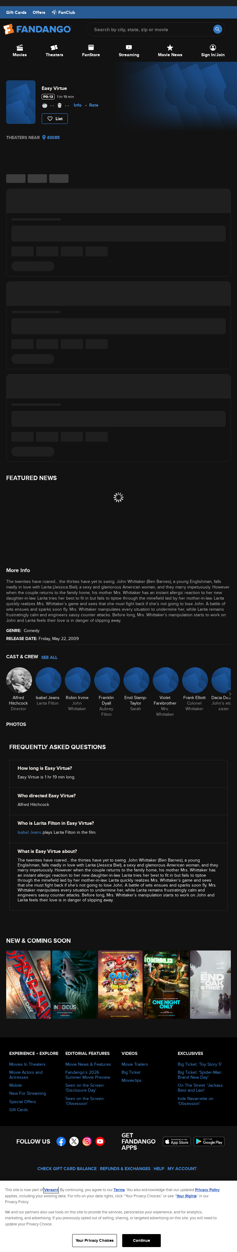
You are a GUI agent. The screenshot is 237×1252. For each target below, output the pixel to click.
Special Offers (22, 1101)
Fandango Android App (209, 1141)
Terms (119, 1190)
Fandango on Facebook (61, 1141)
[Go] (217, 29)
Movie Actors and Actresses (26, 1074)
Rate (93, 105)
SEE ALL (49, 657)
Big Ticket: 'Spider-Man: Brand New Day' (200, 1074)
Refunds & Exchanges (125, 1169)
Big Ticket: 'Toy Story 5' (200, 1064)
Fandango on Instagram (87, 1141)
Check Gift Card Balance (67, 1169)
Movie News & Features (88, 1064)
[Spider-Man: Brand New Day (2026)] (25, 985)
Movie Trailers (135, 1064)
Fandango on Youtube (100, 1141)
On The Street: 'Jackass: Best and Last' (201, 1087)
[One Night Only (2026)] (163, 985)
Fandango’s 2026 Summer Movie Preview (87, 1074)
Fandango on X (74, 1141)
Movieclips (132, 1080)
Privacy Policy (207, 1190)
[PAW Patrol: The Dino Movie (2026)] (117, 985)
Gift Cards (16, 12)
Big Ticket (131, 1072)
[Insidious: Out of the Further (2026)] (71, 985)
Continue (141, 1240)
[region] (118, 1216)
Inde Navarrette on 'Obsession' (196, 1101)
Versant (51, 1190)
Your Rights (186, 1196)
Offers (39, 12)
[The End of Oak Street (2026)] (209, 985)
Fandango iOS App (177, 1141)
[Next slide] (230, 694)
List (59, 119)
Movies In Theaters (27, 1064)
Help (159, 1169)
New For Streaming (27, 1093)
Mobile (15, 1085)
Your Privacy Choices (95, 1240)
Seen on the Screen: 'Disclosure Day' (85, 1087)
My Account (182, 1169)
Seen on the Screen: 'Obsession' (85, 1101)
